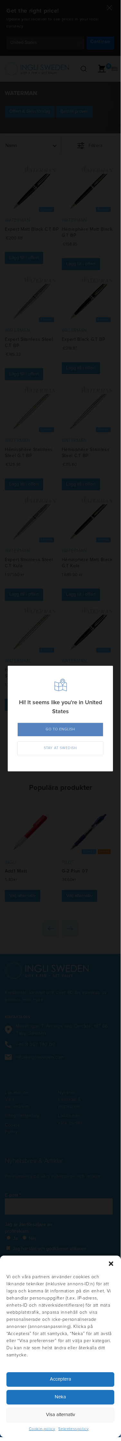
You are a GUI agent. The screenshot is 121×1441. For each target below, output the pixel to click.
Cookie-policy (42, 1429)
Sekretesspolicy (73, 1429)
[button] (111, 1263)
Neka (60, 1396)
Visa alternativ (60, 1414)
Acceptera (60, 1379)
